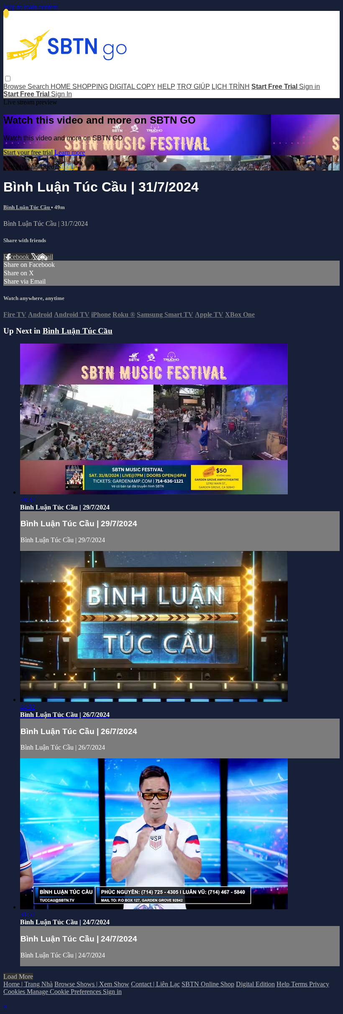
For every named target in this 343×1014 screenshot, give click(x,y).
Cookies (15, 991)
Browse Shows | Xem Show (91, 984)
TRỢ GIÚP (193, 86)
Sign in (309, 86)
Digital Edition (255, 984)
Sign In (61, 94)
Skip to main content (30, 6)
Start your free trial (28, 152)
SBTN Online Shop (208, 984)
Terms (300, 984)
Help (283, 984)
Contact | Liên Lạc (155, 984)
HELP (166, 86)
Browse (15, 86)
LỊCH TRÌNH (231, 86)
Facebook (17, 256)
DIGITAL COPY (133, 86)
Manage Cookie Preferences (65, 991)
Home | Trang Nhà (28, 984)
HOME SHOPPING (79, 86)
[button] (7, 78)
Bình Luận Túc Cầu (27, 207)
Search (39, 86)
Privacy (319, 984)
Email (45, 256)
